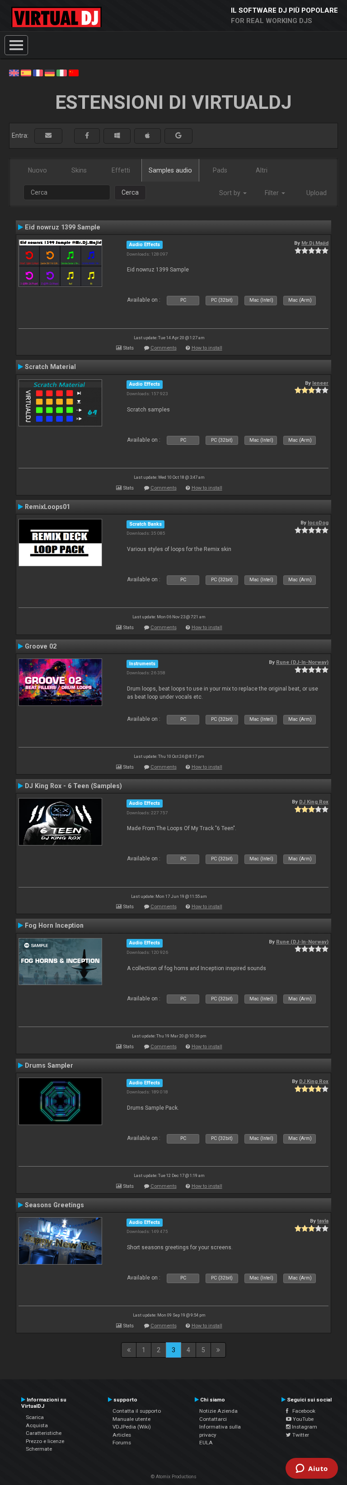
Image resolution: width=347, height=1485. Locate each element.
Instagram (304, 1427)
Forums (122, 1442)
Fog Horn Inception (54, 925)
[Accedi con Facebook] (87, 135)
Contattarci (213, 1419)
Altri (261, 170)
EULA (206, 1442)
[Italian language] (61, 72)
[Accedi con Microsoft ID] (117, 135)
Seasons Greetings (54, 1205)
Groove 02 (40, 646)
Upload (316, 192)
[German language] (50, 72)
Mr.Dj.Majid (314, 243)
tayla (322, 1221)
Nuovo (37, 170)
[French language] (38, 72)
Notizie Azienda (218, 1411)
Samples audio (170, 170)
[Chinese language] (74, 72)
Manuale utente (131, 1419)
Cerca (130, 192)
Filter (273, 192)
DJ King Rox (313, 802)
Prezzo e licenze (45, 1441)
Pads (220, 170)
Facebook (301, 1411)
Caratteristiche (43, 1433)
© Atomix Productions (174, 1477)
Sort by (230, 192)
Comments (163, 348)
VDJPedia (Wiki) (132, 1427)
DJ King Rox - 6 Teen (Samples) (73, 785)
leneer (320, 383)
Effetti (121, 170)
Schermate (39, 1449)
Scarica (35, 1417)
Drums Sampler (49, 1065)
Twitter (300, 1435)
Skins (79, 170)
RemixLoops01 (47, 506)
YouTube (302, 1419)
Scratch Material (50, 366)
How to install (207, 348)
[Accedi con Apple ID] (147, 135)
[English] (14, 72)
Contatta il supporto (137, 1411)
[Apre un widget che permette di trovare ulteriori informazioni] (312, 1469)
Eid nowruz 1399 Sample (62, 227)
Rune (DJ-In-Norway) (302, 662)
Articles (122, 1435)
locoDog (318, 522)
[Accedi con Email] (48, 135)
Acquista (37, 1425)
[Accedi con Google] (178, 135)
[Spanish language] (26, 72)
